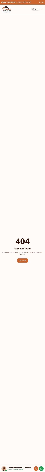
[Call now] (36, 468)
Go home (22, 260)
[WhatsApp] (41, 468)
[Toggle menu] (41, 9)
